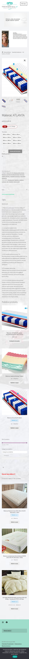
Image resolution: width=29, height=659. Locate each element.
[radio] (6, 134)
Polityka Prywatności (8, 644)
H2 (11, 173)
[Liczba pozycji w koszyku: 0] (3, 467)
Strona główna (7, 52)
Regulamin (7, 630)
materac (21, 180)
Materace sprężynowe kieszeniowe (10, 174)
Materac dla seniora (19, 173)
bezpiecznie (11, 180)
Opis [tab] (3, 189)
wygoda (11, 182)
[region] (14, 20)
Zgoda (15, 656)
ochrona (4, 182)
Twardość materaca (16, 52)
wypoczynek (16, 182)
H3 (23, 52)
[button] (14, 20)
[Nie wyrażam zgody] (27, 653)
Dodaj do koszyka (15, 151)
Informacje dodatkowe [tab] (8, 194)
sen (7, 182)
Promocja (6, 455)
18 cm (8, 173)
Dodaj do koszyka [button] (15, 341)
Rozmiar (4, 132)
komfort (17, 180)
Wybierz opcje (14, 382)
